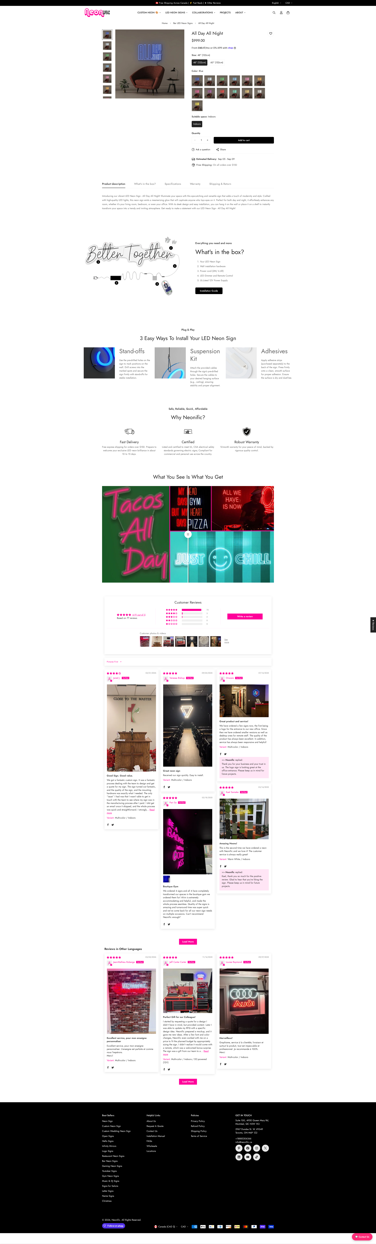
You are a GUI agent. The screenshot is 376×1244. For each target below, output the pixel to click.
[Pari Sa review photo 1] (187, 841)
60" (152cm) (217, 63)
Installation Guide (209, 290)
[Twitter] (265, 1148)
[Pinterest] (238, 1148)
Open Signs (108, 1136)
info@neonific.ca (243, 1142)
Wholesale (152, 1146)
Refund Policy (198, 1126)
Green (222, 80)
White (259, 93)
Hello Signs (107, 1141)
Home (165, 23)
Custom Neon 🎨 (147, 12)
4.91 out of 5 (138, 614)
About (239, 12)
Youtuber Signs (109, 1171)
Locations (151, 1151)
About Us (151, 1121)
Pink (197, 93)
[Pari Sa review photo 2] (166, 879)
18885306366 (244, 1138)
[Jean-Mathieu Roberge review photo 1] (131, 1001)
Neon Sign (107, 1121)
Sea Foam (234, 93)
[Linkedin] (238, 1156)
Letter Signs (107, 1191)
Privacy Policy (198, 1121)
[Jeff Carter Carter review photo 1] (187, 990)
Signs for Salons (110, 1186)
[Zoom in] (178, 35)
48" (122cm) (200, 63)
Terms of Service (199, 1136)
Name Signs (108, 1196)
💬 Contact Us (362, 1236)
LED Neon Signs (175, 12)
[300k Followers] (247, 1148)
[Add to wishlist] (270, 33)
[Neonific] (97, 12)
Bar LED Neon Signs (183, 23)
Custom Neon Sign (111, 1126)
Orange (259, 80)
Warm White (247, 93)
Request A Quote (155, 1126)
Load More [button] (188, 941)
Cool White (209, 80)
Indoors (197, 124)
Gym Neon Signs (110, 1176)
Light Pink (247, 80)
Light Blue (234, 80)
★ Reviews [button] (373, 625)
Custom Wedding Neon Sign (116, 1131)
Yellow (197, 105)
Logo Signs (107, 1151)
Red (222, 93)
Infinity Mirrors (109, 1146)
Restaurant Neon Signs (113, 1156)
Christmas (106, 1201)
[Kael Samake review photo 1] (244, 818)
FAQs (149, 1141)
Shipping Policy (199, 1131)
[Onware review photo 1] (244, 700)
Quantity (196, 133)
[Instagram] (256, 1148)
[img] (114, 673)
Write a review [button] (245, 616)
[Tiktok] (256, 1156)
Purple (209, 93)
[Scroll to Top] (370, 1228)
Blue (197, 80)
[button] (288, 12)
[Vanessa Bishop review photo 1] (187, 725)
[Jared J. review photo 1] (131, 728)
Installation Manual (156, 1136)
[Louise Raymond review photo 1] (244, 1001)
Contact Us (152, 1131)
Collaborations (202, 12)
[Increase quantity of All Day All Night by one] (207, 140)
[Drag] (188, 534)
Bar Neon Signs (110, 1161)
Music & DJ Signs (110, 1181)
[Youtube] (247, 1156)
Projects (225, 12)
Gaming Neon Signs (112, 1166)
